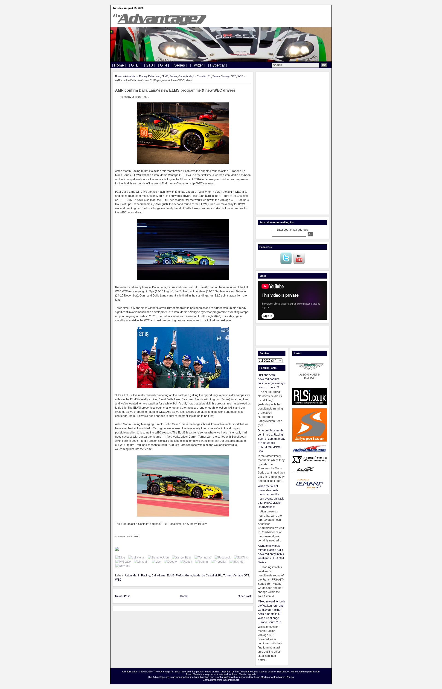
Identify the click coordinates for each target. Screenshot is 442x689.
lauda (189, 76)
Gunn (181, 76)
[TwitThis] (241, 557)
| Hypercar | (217, 65)
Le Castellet (199, 76)
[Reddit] (186, 561)
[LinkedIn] (141, 561)
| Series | (179, 65)
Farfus (173, 76)
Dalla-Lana (154, 76)
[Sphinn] (201, 561)
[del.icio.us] (136, 557)
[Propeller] (218, 561)
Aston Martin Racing (135, 76)
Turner (216, 76)
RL (209, 76)
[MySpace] (123, 561)
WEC (240, 76)
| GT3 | (149, 65)
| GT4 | (163, 65)
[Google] (170, 561)
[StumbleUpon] (158, 557)
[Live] (156, 561)
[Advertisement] (292, 143)
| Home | (119, 65)
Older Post (244, 596)
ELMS (165, 76)
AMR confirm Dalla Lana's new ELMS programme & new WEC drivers (175, 90)
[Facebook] (223, 557)
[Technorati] (203, 557)
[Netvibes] (122, 565)
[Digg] (120, 557)
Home (118, 76)
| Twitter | (197, 65)
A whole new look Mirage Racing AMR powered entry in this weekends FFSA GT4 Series (271, 554)
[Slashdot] (237, 561)
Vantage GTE (228, 76)
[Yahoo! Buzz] (181, 557)
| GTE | (134, 65)
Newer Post (122, 596)
